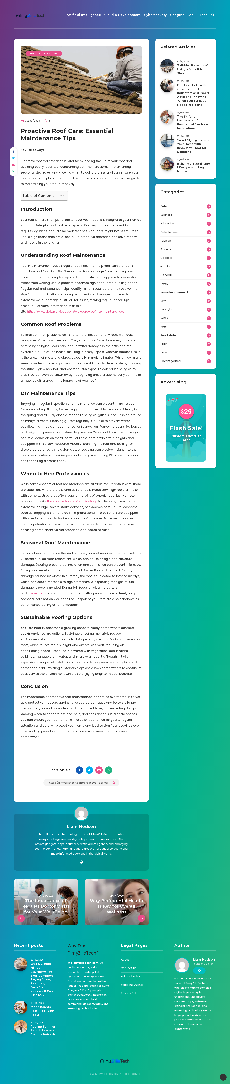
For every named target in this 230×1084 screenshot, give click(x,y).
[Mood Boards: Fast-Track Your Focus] (20, 1007)
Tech (203, 15)
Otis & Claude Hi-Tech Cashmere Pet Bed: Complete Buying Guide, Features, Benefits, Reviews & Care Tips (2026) (42, 979)
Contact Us (128, 968)
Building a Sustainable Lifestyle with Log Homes (193, 167)
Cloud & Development (122, 15)
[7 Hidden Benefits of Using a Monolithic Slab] (167, 66)
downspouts (37, 593)
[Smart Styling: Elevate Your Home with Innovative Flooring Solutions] (167, 140)
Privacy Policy (130, 993)
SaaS (192, 15)
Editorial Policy (131, 976)
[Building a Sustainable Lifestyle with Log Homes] (167, 164)
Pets (163, 327)
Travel (164, 352)
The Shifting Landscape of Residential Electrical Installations (193, 122)
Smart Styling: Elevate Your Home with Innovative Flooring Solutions (193, 146)
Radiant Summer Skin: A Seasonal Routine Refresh (43, 1030)
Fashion (165, 241)
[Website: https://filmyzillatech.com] (81, 862)
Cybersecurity (155, 15)
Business (166, 215)
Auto (163, 206)
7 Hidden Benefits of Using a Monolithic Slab (192, 69)
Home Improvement (44, 53)
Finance (165, 249)
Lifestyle (166, 309)
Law (163, 301)
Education (167, 223)
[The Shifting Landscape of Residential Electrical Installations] (167, 117)
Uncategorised (170, 361)
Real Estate (168, 335)
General (166, 275)
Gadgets (177, 15)
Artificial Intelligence (84, 15)
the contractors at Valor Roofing (71, 501)
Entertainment (170, 232)
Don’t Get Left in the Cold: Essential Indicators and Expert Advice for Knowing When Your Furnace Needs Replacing (193, 95)
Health (165, 284)
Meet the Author (132, 985)
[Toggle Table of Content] (60, 195)
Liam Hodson (81, 826)
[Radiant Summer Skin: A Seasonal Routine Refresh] (20, 1027)
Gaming (165, 266)
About (125, 960)
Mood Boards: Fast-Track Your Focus (42, 1010)
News (164, 318)
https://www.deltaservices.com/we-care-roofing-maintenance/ (75, 312)
